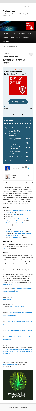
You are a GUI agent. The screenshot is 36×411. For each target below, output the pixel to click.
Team (12, 37)
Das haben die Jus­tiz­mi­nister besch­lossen (17, 223)
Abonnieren (22, 33)
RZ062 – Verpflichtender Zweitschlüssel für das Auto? (14, 58)
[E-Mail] (22, 167)
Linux (16, 290)
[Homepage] (25, 167)
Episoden (13, 33)
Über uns (5, 37)
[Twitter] (28, 169)
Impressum (6, 41)
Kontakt (18, 37)
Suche (29, 33)
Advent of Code (10, 227)
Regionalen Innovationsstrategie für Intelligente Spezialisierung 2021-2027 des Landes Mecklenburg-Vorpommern (17, 351)
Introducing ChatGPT (17, 237)
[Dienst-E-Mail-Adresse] (28, 176)
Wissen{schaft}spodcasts (10, 364)
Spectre (14, 215)
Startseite (5, 33)
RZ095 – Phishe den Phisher (16, 306)
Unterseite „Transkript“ (9, 284)
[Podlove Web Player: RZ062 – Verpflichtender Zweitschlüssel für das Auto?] (18, 115)
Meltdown (21, 215)
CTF (14, 288)
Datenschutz (26, 37)
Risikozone (9, 11)
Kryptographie (27, 288)
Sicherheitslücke (23, 290)
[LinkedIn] (28, 167)
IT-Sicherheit (19, 288)
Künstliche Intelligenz (8, 290)
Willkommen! (7, 299)
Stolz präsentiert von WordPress (18, 407)
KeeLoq (14, 217)
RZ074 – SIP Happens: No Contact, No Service (19, 330)
